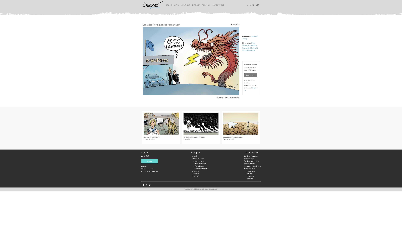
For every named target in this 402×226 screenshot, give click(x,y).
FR (248, 5)
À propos (206, 5)
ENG (147, 156)
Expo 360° (196, 5)
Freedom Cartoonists (251, 161)
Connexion (250, 75)
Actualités (195, 171)
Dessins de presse (198, 158)
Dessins (169, 5)
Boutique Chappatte (251, 156)
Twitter (249, 174)
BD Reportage (249, 158)
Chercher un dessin (201, 169)
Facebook (250, 176)
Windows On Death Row (252, 166)
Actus (176, 5)
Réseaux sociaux (249, 169)
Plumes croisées (249, 163)
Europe (244, 45)
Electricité (254, 48)
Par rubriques (199, 166)
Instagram (251, 171)
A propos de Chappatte (149, 171)
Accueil (194, 156)
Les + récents (199, 161)
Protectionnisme (248, 50)
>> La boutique (218, 5)
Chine (253, 43)
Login (149, 161)
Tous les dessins (200, 163)
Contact (144, 166)
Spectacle (186, 5)
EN (253, 5)
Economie (246, 48)
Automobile (252, 45)
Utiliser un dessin (147, 169)
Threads (250, 179)
